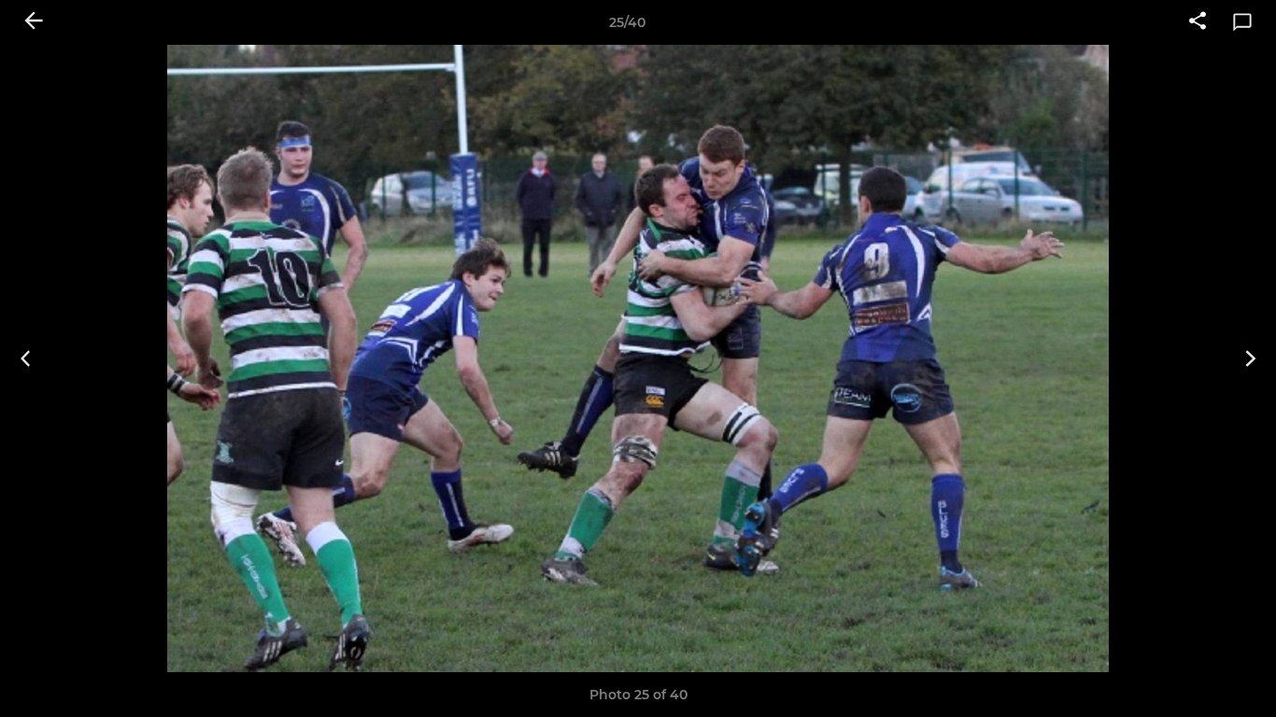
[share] (1197, 22)
